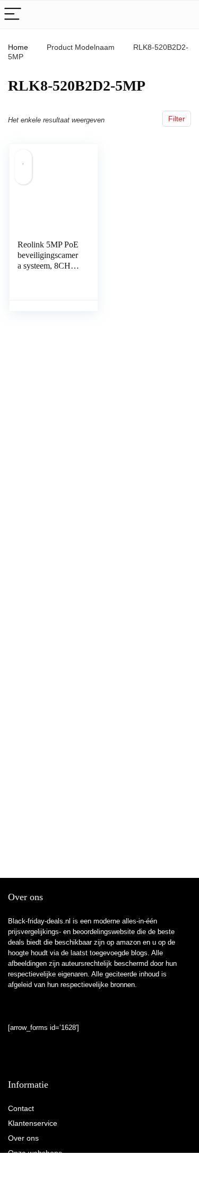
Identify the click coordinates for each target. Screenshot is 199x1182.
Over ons (23, 1138)
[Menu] (12, 15)
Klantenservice (32, 1123)
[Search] (182, 15)
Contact (21, 1108)
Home (18, 47)
